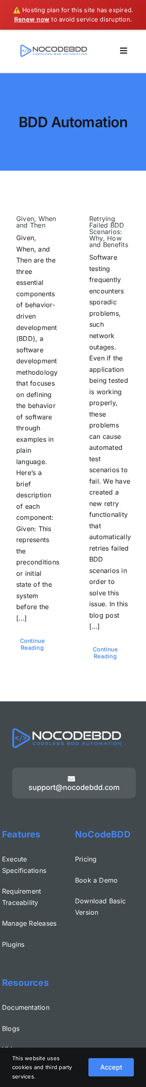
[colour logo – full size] (53, 48)
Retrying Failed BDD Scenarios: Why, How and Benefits (108, 232)
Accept (111, 1067)
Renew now (31, 19)
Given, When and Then (36, 222)
